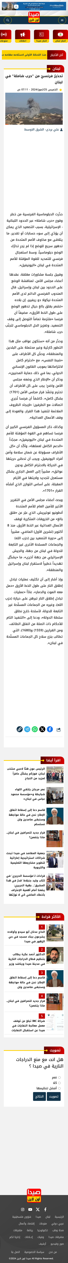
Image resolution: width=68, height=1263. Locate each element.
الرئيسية (59, 1216)
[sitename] (34, 1196)
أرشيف (42, 1243)
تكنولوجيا (42, 1230)
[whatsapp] (20, 729)
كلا (55, 1083)
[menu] (62, 20)
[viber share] (27, 729)
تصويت (53, 1096)
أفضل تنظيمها (46, 1088)
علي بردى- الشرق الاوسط (42, 129)
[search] (8, 20)
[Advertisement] (34, 170)
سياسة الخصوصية (34, 1252)
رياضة (30, 1230)
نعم (54, 1077)
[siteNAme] (34, 17)
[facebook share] (50, 729)
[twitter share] (42, 729)
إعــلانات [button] (29, 1237)
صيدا (38, 1216)
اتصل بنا (15, 1252)
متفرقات (17, 1230)
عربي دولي (57, 1223)
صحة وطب (58, 1230)
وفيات (40, 1237)
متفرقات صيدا (56, 1237)
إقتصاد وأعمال (27, 1223)
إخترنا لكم (14, 1237)
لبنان (48, 1216)
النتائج (39, 1096)
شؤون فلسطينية (21, 1216)
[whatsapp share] (35, 729)
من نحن (53, 1252)
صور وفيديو (57, 1243)
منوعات (43, 1223)
